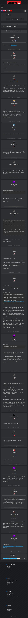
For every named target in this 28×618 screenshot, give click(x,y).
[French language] (5, 10)
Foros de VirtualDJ (7, 26)
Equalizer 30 (14, 45)
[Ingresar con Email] (8, 15)
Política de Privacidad (11, 595)
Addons (14, 26)
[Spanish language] (4, 10)
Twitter (9, 610)
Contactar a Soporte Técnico (12, 579)
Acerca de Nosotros (10, 593)
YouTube (9, 608)
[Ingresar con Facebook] (8, 19)
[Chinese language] (11, 10)
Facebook (9, 606)
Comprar (8, 567)
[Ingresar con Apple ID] (17, 19)
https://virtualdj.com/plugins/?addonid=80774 (14, 301)
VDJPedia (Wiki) (10, 582)
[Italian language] (9, 10)
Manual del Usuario (10, 581)
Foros (8, 584)
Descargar (9, 566)
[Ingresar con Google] (22, 19)
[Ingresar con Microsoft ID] (13, 19)
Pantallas (8, 571)
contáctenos (9, 594)
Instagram (10, 609)
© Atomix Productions (14, 616)
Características (9, 568)
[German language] (7, 10)
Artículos (8, 583)
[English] (2, 10)
